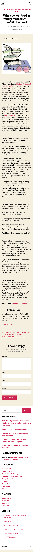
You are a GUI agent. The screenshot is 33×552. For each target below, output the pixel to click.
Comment (5, 356)
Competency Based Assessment (14, 479)
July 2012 (5, 501)
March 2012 (6, 506)
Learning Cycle (9, 115)
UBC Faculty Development (12, 533)
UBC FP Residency (9, 537)
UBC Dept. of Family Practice (13, 529)
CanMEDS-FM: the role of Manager (14, 429)
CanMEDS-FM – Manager (11, 474)
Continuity (5, 481)
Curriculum (26, 9)
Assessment (6, 469)
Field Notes (6, 486)
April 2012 (5, 503)
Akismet (9, 550)
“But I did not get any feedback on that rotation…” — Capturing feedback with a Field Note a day (16, 423)
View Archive (7, 324)
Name (4, 372)
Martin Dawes (8, 521)
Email (4, 380)
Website (4, 388)
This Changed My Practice (12, 525)
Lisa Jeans (12, 26)
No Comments (17, 29)
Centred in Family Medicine (11, 9)
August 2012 (6, 498)
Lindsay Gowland (20, 303)
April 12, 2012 (24, 26)
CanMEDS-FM (7, 471)
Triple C (16, 11)
